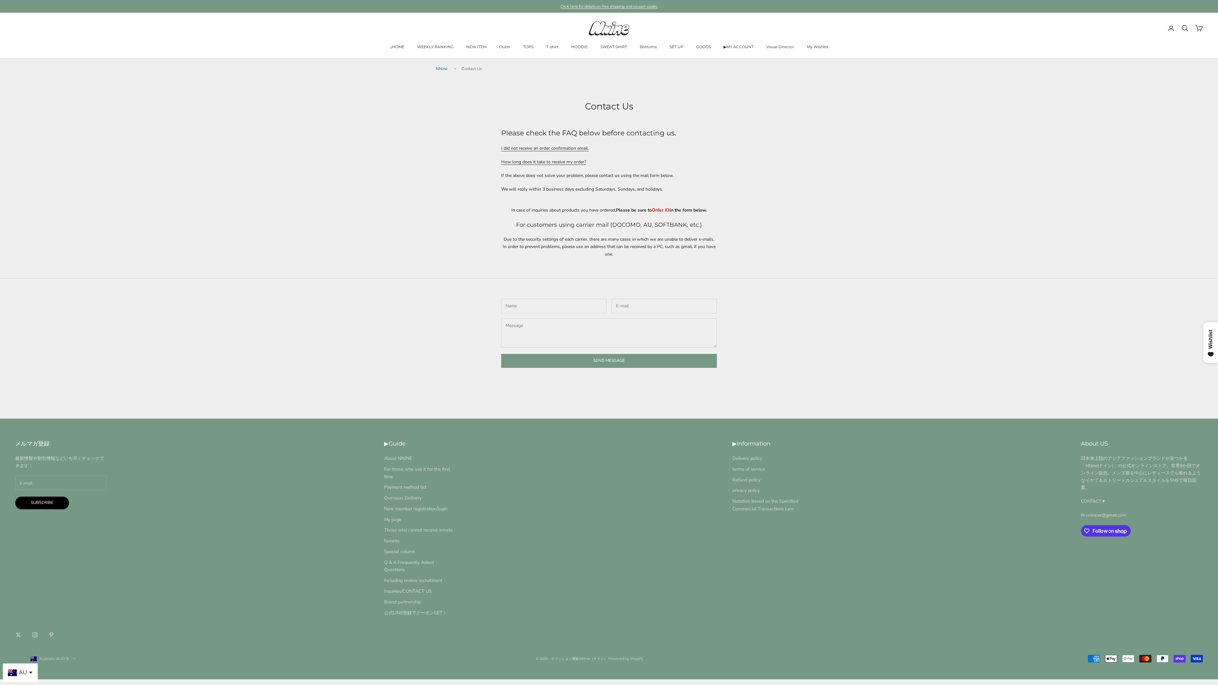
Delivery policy (747, 458)
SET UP (677, 46)
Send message (609, 360)
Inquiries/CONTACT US (408, 591)
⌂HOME (397, 46)
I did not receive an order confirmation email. (545, 148)
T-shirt (552, 46)
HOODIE (579, 46)
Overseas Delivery (403, 498)
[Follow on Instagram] (35, 635)
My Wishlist (817, 46)
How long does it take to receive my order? (543, 162)
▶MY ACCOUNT (739, 46)
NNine (442, 69)
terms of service (748, 469)
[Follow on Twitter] (18, 635)
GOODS (703, 46)
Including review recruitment (413, 580)
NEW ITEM (476, 46)
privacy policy (746, 490)
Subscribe (42, 503)
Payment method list (405, 487)
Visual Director (780, 46)
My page (393, 519)
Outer (504, 46)
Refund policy (746, 480)
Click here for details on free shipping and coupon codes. (609, 6)
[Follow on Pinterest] (51, 635)
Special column (399, 551)
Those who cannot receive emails (418, 530)
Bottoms (648, 46)
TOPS (528, 46)
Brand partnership (402, 602)
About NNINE (398, 458)
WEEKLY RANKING (435, 46)
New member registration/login (416, 509)
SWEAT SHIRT (613, 46)
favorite (392, 541)
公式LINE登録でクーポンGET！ (415, 613)
